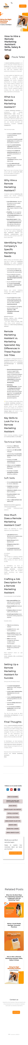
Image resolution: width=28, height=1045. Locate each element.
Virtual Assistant (12, 813)
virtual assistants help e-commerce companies (13, 656)
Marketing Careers (13, 828)
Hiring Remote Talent (12, 832)
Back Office (12, 805)
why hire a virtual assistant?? (10, 175)
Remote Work (13, 825)
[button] (11, 3)
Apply (23, 6)
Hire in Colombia (13, 796)
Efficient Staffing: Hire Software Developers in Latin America (13, 319)
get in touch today (15, 853)
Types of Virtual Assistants (10, 506)
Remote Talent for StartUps (12, 809)
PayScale (6, 555)
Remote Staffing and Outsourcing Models (12, 801)
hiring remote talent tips (12, 821)
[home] (6, 6)
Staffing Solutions (13, 817)
